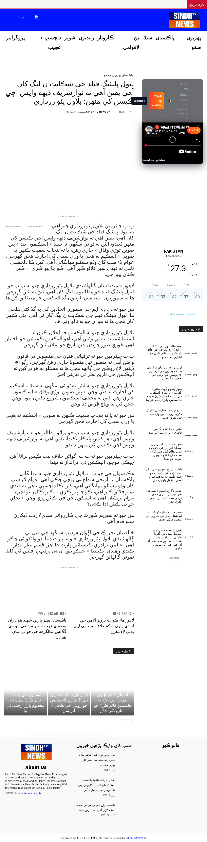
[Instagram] (63, 20)
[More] (50, 126)
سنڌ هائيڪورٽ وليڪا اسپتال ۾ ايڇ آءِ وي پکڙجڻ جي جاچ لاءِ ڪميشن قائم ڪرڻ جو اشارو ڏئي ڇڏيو (112, 700)
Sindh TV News (96, 111)
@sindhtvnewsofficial (182, 314)
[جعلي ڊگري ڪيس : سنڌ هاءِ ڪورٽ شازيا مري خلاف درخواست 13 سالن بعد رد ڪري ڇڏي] (194, 493)
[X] (53, 20)
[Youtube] (43, 20)
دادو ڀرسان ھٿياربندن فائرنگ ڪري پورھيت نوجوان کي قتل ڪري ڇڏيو (164, 414)
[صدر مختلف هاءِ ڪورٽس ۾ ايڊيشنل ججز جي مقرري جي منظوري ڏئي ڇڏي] (194, 514)
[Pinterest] (69, 126)
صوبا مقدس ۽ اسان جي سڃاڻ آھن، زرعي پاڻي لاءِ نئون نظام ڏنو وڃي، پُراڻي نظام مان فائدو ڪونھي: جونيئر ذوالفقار (165, 451)
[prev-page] (130, 722)
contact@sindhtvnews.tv (29, 793)
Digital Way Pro (134, 837)
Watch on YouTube (156, 101)
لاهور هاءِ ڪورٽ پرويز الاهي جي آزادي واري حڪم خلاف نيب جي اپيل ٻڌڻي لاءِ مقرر (103, 625)
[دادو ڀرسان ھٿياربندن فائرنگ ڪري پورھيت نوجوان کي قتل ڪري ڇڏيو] (194, 412)
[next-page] (123, 722)
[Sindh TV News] (113, 111)
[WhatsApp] (60, 126)
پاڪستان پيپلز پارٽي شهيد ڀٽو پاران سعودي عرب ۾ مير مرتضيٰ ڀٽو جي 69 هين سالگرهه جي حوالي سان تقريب (37, 628)
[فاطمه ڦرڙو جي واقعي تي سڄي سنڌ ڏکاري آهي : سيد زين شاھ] (125, 807)
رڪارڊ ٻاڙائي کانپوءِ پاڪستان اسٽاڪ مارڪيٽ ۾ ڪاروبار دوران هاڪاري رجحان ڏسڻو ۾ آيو (96, 785)
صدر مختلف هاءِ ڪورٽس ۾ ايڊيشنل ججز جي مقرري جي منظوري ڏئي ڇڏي (164, 516)
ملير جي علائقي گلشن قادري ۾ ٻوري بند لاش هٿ (165, 430)
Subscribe (139, 100)
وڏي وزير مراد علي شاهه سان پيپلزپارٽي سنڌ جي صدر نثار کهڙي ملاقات (97, 759)
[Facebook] (74, 20)
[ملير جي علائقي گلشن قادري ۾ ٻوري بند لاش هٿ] (194, 430)
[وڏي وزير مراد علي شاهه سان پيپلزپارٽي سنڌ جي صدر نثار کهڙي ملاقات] (125, 757)
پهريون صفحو (112, 75)
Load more (174, 557)
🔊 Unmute (152, 131)
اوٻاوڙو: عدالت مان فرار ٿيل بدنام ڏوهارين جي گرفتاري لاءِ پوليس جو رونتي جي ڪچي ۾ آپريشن (69, 700)
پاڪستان (127, 75)
